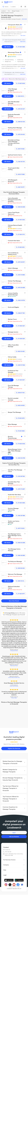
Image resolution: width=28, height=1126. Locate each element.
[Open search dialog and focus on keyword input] (2, 6)
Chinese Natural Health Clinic (14, 677)
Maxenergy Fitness (14, 665)
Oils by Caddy (14, 697)
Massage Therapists (15, 10)
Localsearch (3, 10)
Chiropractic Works (14, 650)
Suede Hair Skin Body (14, 686)
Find (9, 10)
